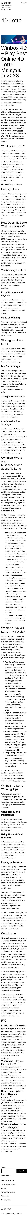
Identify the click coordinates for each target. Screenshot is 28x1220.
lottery (14, 151)
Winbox (20, 131)
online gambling (7, 647)
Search (3, 1167)
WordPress (18, 1213)
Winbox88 (6, 3)
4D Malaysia (21, 89)
